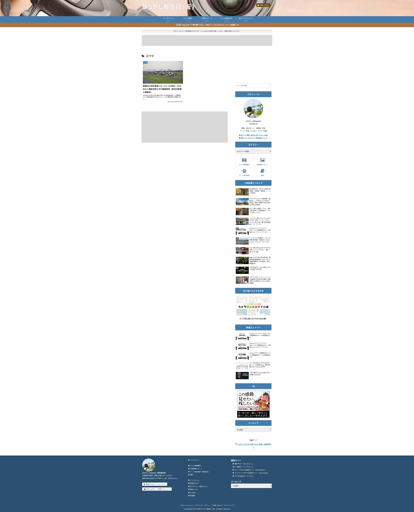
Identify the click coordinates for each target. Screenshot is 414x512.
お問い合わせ (264, 5)
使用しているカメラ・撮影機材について (254, 138)
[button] (269, 85)
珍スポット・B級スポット (199, 486)
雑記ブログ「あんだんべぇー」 (245, 464)
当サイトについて (187, 505)
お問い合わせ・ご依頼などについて (158, 489)
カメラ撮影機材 (195, 465)
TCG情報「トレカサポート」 (244, 467)
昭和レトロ (194, 489)
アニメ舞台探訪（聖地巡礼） (200, 472)
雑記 (191, 475)
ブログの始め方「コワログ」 (244, 476)
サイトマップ (228, 505)
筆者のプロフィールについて (156, 484)
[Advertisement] (207, 40)
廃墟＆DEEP (194, 483)
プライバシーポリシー (202, 505)
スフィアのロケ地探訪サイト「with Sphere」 (250, 470)
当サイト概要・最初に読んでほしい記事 (254, 135)
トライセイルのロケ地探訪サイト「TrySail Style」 (252, 473)
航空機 (192, 495)
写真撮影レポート (196, 468)
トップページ (194, 460)
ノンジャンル (194, 480)
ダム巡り (193, 492)
